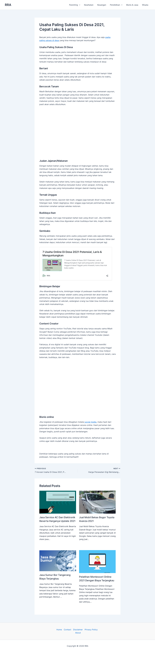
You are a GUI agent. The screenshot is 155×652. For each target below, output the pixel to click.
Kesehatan (88, 5)
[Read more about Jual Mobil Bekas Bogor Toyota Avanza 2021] (97, 502)
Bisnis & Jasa (132, 5)
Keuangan (101, 5)
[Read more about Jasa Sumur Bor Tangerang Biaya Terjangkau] (57, 560)
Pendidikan (115, 5)
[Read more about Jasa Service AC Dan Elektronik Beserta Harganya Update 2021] (57, 502)
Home (59, 629)
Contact (67, 629)
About (78, 633)
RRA (8, 5)
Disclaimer (78, 629)
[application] (79, 5)
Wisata (145, 5)
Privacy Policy (91, 629)
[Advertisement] (77, 129)
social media (90, 422)
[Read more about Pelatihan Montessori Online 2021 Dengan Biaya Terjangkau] (97, 561)
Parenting (73, 5)
